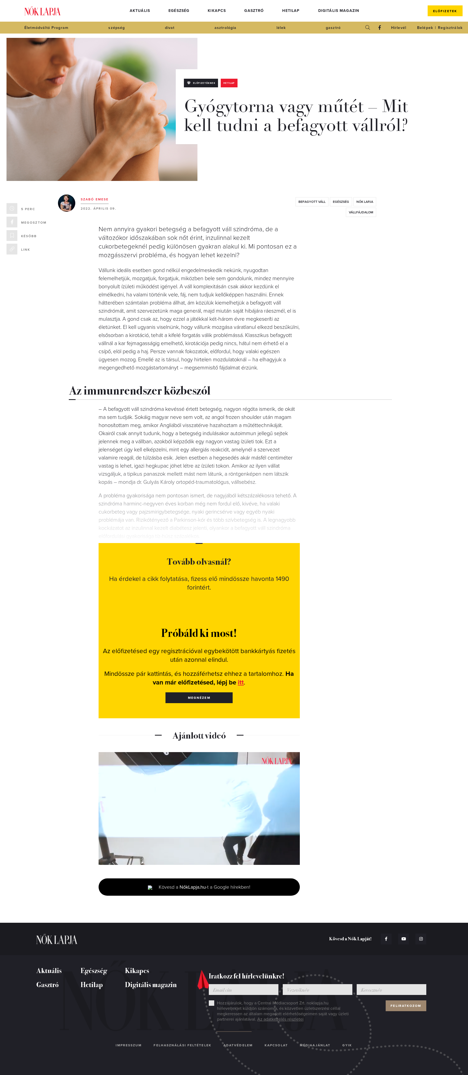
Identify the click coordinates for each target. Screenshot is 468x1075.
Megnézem (199, 698)
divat (170, 27)
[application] (199, 808)
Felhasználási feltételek (182, 1045)
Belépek (425, 27)
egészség (341, 202)
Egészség (178, 10)
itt (241, 682)
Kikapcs (217, 10)
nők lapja (364, 202)
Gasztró (254, 10)
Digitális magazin (338, 10)
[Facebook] (380, 28)
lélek (281, 27)
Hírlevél (398, 27)
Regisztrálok (450, 27)
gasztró (333, 27)
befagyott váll (312, 202)
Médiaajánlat (315, 1045)
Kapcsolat (276, 1045)
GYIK (347, 1045)
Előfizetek (445, 11)
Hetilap (291, 10)
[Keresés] (368, 28)
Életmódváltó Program (46, 27)
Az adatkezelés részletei (280, 1019)
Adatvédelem (238, 1045)
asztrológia (225, 27)
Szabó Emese (95, 199)
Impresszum (129, 1045)
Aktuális (140, 10)
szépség (116, 27)
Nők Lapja (42, 10)
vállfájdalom (361, 212)
